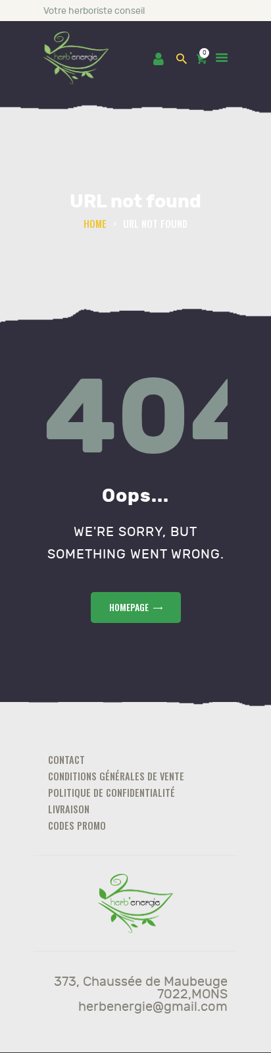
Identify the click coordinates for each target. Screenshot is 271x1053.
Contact (66, 760)
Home (95, 223)
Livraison (68, 809)
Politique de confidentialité (111, 792)
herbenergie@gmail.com (153, 1006)
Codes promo (77, 825)
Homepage (129, 607)
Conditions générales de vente (116, 776)
